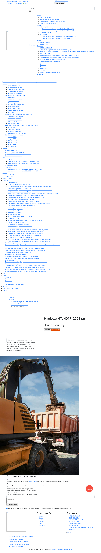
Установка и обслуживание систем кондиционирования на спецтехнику (30, 190)
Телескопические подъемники (17, 89)
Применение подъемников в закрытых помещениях (24, 201)
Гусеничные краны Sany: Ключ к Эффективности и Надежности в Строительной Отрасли (67, 51)
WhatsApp (18, 3)
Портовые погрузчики (14, 129)
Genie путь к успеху (13, 218)
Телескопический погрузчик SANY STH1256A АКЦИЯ (58, 31)
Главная (11, 297)
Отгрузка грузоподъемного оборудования (53, 59)
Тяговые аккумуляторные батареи (18, 224)
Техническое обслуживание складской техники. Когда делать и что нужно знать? (33, 194)
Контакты (40, 74)
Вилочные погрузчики (14, 131)
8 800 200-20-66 (12, 1)
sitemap (5, 290)
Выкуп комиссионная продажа (49, 19)
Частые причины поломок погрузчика (19, 188)
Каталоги (32, 45)
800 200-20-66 (33, 481)
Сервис (39, 40)
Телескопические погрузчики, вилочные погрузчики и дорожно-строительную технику (29, 82)
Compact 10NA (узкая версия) (16, 139)
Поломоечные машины (15, 120)
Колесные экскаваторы (15, 108)
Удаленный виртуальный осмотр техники (52, 21)
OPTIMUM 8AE (12, 146)
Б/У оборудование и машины (14, 135)
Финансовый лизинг (46, 17)
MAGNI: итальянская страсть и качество (20, 216)
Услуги (39, 15)
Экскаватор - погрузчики (15, 99)
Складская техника (13, 123)
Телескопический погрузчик (19, 305)
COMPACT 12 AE (12, 141)
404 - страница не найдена (11, 288)
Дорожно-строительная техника (15, 95)
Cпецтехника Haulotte (14, 213)
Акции (39, 25)
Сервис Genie (44, 44)
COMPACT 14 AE (12, 142)
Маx (25, 3)
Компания (43, 65)
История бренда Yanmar (15, 211)
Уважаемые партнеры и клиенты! (50, 61)
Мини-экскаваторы (13, 106)
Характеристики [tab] (22, 340)
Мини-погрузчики (13, 103)
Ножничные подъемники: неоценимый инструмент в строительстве (29, 241)
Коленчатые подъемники (15, 93)
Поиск (4, 273)
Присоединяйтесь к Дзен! (13, 264)
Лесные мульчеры (45, 53)
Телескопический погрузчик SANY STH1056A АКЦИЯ (58, 29)
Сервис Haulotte (45, 42)
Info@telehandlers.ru (76, 523)
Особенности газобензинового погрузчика (21, 199)
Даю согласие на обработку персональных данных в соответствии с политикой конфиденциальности (39, 508)
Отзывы (42, 70)
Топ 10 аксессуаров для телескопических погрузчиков (56, 50)
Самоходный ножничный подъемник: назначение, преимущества (28, 230)
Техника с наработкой (14, 118)
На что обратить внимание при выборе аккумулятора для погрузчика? (30, 186)
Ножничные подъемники (15, 91)
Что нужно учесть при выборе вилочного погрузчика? (24, 235)
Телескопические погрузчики (17, 133)
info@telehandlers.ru (61, 1)
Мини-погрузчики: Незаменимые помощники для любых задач (59, 55)
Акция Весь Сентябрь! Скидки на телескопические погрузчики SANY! (26, 271)
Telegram (10, 3)
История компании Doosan (16, 222)
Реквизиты (43, 69)
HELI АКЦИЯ (43, 34)
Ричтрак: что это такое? (15, 228)
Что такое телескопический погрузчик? (20, 184)
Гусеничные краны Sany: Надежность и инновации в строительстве (26, 262)
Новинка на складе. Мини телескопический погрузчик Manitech (25, 267)
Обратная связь (60, 3)
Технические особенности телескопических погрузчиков (25, 231)
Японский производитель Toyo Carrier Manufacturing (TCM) (26, 220)
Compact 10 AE (12, 137)
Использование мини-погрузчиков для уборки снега (21, 256)
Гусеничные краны (13, 101)
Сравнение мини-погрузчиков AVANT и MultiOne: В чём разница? (60, 57)
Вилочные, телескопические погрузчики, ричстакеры (21, 125)
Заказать (47, 329)
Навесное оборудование (15, 116)
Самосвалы (11, 97)
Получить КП (56, 329)
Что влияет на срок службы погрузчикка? (20, 237)
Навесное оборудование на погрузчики (20, 226)
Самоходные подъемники (13, 86)
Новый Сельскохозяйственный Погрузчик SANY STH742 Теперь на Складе (27, 269)
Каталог (5, 84)
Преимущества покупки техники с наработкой (22, 205)
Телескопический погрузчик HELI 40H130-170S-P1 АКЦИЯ (59, 36)
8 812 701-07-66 (23, 1)
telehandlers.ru (73, 525)
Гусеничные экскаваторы (15, 110)
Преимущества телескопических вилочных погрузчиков (25, 233)
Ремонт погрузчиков (14, 214)
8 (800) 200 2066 (75, 516)
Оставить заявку (12, 504)
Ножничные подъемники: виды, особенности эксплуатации (26, 197)
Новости (40, 46)
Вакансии (43, 67)
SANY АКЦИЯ (44, 27)
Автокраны (11, 112)
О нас (39, 63)
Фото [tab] (31, 340)
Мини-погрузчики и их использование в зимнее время (22, 258)
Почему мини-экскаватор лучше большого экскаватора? (25, 195)
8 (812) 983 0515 (74, 518)
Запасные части (12, 122)
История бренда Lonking (15, 209)
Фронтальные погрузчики (16, 105)
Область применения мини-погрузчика (20, 207)
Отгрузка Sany (9, 260)
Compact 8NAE (12, 144)
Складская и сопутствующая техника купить (18, 114)
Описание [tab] (11, 340)
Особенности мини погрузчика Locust (19, 192)
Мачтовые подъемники (15, 87)
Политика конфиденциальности (50, 72)
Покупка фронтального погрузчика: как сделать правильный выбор (29, 203)
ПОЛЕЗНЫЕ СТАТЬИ (46, 48)
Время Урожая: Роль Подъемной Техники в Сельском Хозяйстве (25, 266)
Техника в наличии (45, 33)
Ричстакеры (11, 127)
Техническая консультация (48, 23)
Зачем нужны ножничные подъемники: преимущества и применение (29, 239)
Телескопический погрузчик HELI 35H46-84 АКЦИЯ (57, 38)
